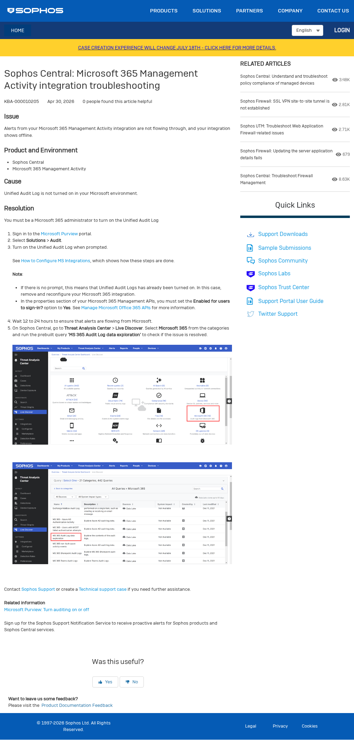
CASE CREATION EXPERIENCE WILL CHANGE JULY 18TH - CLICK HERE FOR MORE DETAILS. (177, 48)
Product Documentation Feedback (77, 705)
